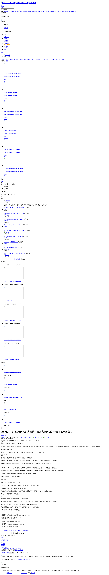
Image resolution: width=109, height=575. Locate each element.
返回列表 (3, 545)
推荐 (6, 37)
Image (7, 548)
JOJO (17, 11)
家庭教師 (21, 11)
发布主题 (3, 544)
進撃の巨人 (53, 11)
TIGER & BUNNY (72, 11)
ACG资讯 (6, 43)
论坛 (6, 38)
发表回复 (12, 552)
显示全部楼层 (23, 437)
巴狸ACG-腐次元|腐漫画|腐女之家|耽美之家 (12, 59)
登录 (16, 550)
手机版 (5, 48)
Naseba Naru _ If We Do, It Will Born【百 (14, 213)
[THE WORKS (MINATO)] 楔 (10, 409)
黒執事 (65, 11)
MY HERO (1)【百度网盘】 (11, 247)
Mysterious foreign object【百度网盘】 (13, 224)
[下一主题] (46, 437)
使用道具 (3, 540)
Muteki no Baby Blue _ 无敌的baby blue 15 (14, 253)
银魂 (33, 11)
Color (4, 548)
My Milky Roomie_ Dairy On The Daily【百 (14, 230)
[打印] (34, 437)
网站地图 (33, 573)
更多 (7, 61)
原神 (30, 11)
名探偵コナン (7, 11)
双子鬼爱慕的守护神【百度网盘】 (11, 384)
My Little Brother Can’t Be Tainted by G (13, 236)
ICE (48, 11)
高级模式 (4, 547)
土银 (35, 11)
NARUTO (39, 11)
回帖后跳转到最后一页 (22, 552)
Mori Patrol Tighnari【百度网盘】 (12, 259)
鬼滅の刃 (13, 11)
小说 (32, 59)
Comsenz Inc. (24, 573)
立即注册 (6, 34)
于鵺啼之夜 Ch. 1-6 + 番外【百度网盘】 (12, 422)
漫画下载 (6, 40)
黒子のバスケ (59, 11)
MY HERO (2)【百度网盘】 (11, 242)
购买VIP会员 (7, 44)
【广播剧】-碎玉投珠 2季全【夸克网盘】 (14, 207)
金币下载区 (27, 59)
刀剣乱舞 (44, 11)
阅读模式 (30, 437)
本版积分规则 (5, 552)
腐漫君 (2, 181)
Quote (13, 548)
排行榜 (2, 6)
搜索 (2, 7)
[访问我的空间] (1, 178)
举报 (7, 540)
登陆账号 (6, 28)
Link (10, 548)
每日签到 (6, 46)
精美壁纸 (6, 41)
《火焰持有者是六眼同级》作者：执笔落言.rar (16, 530)
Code (16, 548)
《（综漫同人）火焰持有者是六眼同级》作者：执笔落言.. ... (50, 59)
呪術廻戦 (26, 11)
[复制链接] (3, 435)
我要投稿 (3, 52)
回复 (2, 537)
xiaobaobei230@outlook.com (23, 559)
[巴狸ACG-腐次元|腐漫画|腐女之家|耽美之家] (18, 3)
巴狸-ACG (9, 573)
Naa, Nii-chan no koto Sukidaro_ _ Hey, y (13, 219)
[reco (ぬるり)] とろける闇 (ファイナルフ (12, 372)
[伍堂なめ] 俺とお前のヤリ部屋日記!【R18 (13, 397)
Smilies (19, 548)
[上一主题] (40, 437)
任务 (5, 49)
